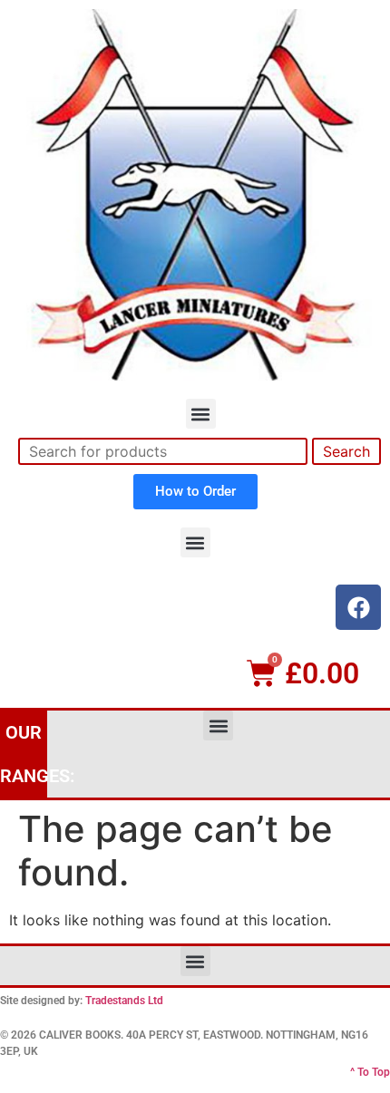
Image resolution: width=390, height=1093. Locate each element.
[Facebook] (358, 607)
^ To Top (370, 1072)
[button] (201, 414)
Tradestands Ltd (124, 1000)
